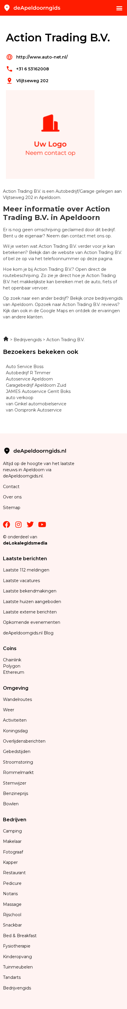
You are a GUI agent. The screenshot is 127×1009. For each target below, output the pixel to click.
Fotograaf (13, 852)
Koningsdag (15, 730)
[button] (119, 8)
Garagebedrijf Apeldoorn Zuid (36, 385)
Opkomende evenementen (31, 622)
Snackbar (12, 925)
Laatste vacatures (21, 580)
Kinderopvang (17, 956)
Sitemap (12, 507)
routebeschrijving (21, 275)
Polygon (11, 666)
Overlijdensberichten (25, 741)
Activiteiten (15, 720)
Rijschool (12, 914)
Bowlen (11, 803)
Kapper (11, 862)
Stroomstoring (18, 762)
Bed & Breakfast (20, 935)
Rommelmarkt (19, 772)
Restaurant (14, 872)
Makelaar (12, 841)
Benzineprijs (15, 793)
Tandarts (12, 977)
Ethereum (13, 672)
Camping (13, 831)
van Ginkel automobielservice (36, 403)
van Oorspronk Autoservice (34, 410)
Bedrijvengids (17, 988)
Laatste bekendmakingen (29, 591)
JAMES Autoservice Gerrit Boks (38, 391)
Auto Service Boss (24, 366)
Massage (12, 904)
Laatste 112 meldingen (26, 570)
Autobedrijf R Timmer (28, 372)
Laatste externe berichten (30, 612)
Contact (11, 486)
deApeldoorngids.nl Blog (28, 633)
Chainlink (12, 660)
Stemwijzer (14, 783)
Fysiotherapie (16, 946)
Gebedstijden (16, 751)
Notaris (10, 893)
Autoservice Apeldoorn (29, 379)
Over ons (12, 497)
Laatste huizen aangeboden (32, 601)
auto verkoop (19, 397)
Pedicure (12, 883)
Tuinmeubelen (18, 967)
